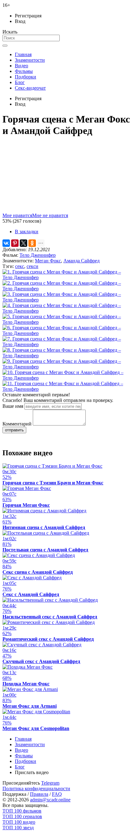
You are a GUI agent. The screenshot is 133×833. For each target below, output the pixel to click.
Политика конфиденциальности (36, 788)
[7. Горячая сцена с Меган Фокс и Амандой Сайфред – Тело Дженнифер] (66, 344)
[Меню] (4, 46)
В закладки (26, 231)
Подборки (25, 76)
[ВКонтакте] (6, 243)
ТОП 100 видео (18, 822)
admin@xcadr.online (50, 799)
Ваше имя (12, 406)
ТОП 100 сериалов (22, 816)
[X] (23, 243)
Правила (39, 794)
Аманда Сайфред (81, 260)
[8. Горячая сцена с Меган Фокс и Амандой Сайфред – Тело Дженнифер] (66, 355)
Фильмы (24, 71)
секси (32, 266)
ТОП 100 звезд (18, 827)
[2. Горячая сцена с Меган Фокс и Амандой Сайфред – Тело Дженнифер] (66, 288)
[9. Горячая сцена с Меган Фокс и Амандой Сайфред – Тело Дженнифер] (66, 366)
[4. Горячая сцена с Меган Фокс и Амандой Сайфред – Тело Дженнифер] (66, 311)
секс (19, 266)
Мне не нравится (50, 215)
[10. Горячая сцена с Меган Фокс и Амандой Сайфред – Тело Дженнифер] (66, 378)
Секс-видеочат (30, 88)
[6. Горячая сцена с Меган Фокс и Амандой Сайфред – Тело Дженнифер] (66, 333)
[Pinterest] (15, 243)
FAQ (57, 794)
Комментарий (17, 423)
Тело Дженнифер (37, 255)
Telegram (50, 783)
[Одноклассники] (32, 243)
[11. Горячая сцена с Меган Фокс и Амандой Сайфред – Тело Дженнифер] (66, 389)
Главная (23, 54)
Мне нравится (17, 215)
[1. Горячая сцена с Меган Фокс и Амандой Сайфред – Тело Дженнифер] (66, 277)
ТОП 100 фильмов (21, 810)
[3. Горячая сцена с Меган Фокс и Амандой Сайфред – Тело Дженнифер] (66, 299)
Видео (21, 65)
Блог (20, 82)
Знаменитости (30, 60)
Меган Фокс (48, 260)
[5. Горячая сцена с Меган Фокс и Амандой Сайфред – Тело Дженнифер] (66, 322)
